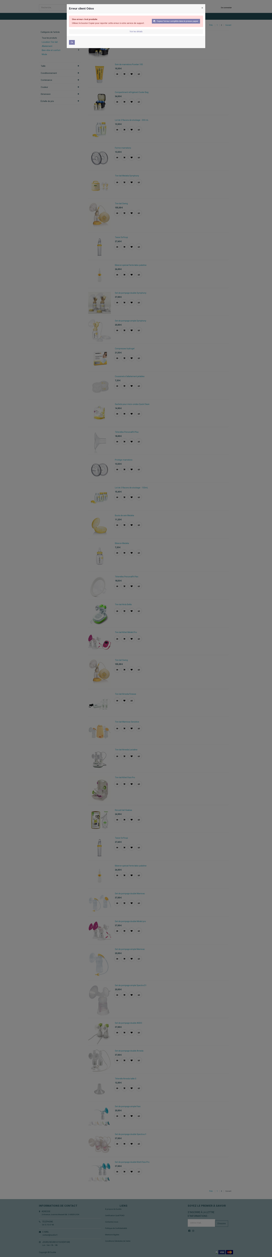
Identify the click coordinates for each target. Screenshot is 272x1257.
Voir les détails (136, 31)
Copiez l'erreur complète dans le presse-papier (177, 21)
